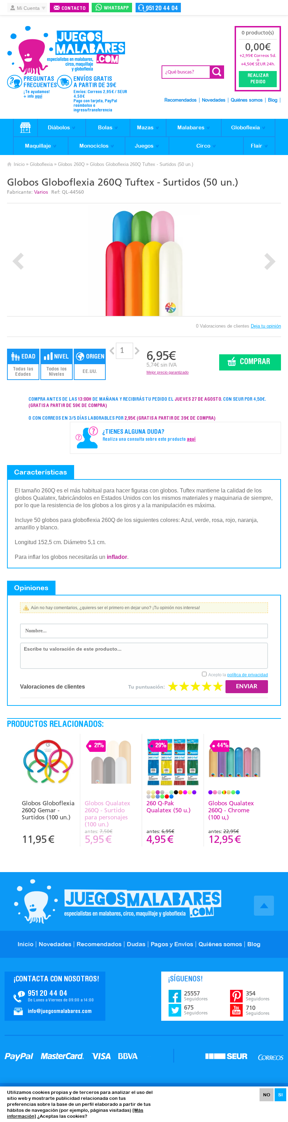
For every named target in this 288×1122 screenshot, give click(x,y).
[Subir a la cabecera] (264, 906)
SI (280, 1094)
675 (196, 1010)
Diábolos (59, 127)
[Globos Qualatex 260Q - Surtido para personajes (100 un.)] (111, 763)
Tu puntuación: (146, 686)
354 (257, 996)
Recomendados (180, 100)
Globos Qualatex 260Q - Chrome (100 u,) (231, 810)
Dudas (136, 944)
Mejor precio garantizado (167, 372)
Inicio (19, 164)
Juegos (144, 146)
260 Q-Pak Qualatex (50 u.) (168, 807)
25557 (196, 996)
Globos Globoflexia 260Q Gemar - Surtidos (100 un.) (48, 810)
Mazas (145, 127)
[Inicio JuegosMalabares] (25, 128)
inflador (117, 557)
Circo (203, 146)
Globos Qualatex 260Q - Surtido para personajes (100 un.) (107, 814)
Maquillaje (38, 146)
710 (257, 1010)
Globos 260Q (71, 164)
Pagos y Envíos (172, 944)
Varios (41, 192)
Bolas (105, 127)
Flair (256, 146)
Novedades (213, 100)
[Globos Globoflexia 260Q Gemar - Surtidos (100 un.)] (48, 763)
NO (266, 1094)
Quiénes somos (247, 100)
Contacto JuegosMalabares (55, 996)
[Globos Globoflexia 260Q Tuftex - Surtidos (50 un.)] (144, 260)
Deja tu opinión (266, 326)
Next (270, 261)
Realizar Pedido (258, 79)
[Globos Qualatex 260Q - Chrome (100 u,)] (234, 763)
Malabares (190, 127)
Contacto (73, 8)
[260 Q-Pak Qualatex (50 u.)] (172, 763)
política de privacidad (247, 674)
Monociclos (94, 146)
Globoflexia (245, 127)
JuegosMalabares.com (66, 50)
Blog (272, 100)
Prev (18, 261)
